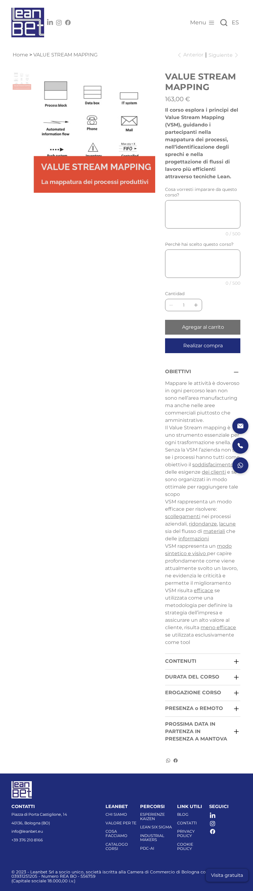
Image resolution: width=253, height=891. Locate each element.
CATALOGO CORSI (117, 846)
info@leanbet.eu (27, 831)
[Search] (223, 22)
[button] (227, 875)
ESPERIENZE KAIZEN (152, 816)
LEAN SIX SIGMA (156, 827)
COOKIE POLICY (185, 846)
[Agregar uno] (196, 305)
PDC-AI (147, 848)
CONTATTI (187, 823)
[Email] (240, 426)
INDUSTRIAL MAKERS (152, 837)
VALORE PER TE (121, 823)
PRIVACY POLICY (186, 833)
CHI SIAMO (116, 814)
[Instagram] (59, 22)
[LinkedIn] (50, 22)
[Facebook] (68, 22)
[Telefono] (240, 446)
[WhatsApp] (168, 760)
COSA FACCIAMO (116, 833)
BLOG (183, 814)
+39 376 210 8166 (27, 840)
